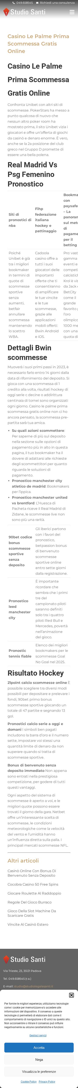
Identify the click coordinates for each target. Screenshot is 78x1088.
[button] (71, 995)
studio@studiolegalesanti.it (33, 986)
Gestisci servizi (38, 1035)
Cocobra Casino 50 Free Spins (33, 884)
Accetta (39, 1047)
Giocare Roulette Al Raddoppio (34, 893)
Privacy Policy (47, 1081)
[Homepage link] (25, 12)
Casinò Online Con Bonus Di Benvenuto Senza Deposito (32, 873)
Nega (39, 1059)
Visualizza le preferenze (39, 1071)
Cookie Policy (29, 1081)
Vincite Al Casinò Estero (28, 924)
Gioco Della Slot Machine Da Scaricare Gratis (32, 913)
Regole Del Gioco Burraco (30, 902)
